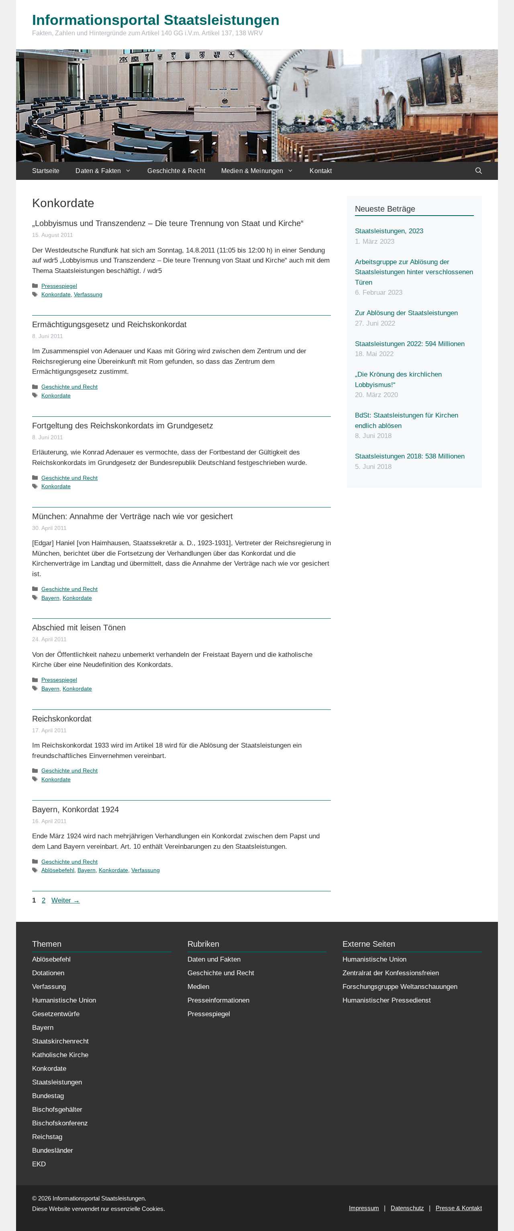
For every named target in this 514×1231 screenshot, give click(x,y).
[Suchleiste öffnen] (478, 171)
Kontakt (321, 170)
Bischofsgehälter (57, 1109)
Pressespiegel (59, 286)
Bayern (50, 598)
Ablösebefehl (57, 870)
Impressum (364, 1208)
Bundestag (48, 1096)
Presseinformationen (218, 1000)
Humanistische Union (64, 1000)
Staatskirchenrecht (60, 1041)
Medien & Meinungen (252, 170)
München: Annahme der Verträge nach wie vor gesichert (132, 516)
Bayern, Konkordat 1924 (75, 809)
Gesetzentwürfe (56, 1014)
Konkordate (56, 294)
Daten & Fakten (98, 170)
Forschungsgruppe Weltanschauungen (400, 987)
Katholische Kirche (60, 1055)
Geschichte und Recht (69, 386)
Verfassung (88, 294)
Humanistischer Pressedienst (387, 1000)
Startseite (45, 170)
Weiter (65, 900)
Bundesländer (52, 1150)
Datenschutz (407, 1208)
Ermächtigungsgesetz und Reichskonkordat (109, 324)
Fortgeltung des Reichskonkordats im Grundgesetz (122, 425)
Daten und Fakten (214, 959)
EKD (39, 1164)
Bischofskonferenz (60, 1123)
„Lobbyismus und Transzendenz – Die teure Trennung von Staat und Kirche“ (168, 223)
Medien (198, 987)
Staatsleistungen (57, 1082)
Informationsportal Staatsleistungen (155, 20)
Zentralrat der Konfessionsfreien (391, 973)
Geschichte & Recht (176, 170)
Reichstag (47, 1137)
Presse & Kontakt (459, 1208)
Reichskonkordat (62, 718)
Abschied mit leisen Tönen (79, 627)
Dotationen (48, 973)
